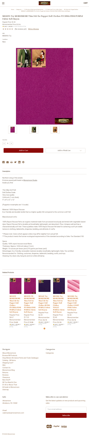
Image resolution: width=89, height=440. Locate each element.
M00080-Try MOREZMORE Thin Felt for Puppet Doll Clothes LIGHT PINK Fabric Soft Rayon (73, 303)
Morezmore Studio (30, 180)
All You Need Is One (9, 382)
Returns (5, 372)
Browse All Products (9, 355)
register (10, 26)
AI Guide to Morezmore (10, 387)
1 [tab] (44, 328)
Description (6, 171)
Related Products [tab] (8, 272)
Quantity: (4, 140)
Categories (50, 353)
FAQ (3, 365)
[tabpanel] (15, 302)
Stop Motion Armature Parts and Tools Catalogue (20, 358)
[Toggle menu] (3, 3)
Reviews (5, 375)
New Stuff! (6, 380)
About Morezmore (9, 353)
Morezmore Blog (8, 370)
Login (5, 26)
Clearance (6, 377)
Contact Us (6, 368)
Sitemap (5, 390)
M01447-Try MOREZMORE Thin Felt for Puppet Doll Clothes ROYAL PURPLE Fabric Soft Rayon (44, 303)
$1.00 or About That (9, 385)
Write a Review (33, 29)
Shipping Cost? (7, 363)
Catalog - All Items (9, 360)
